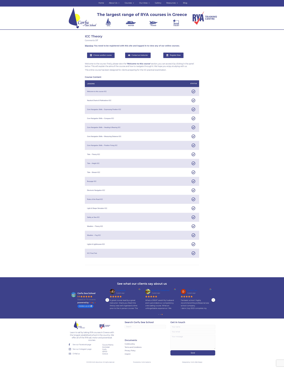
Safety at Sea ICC (93, 217)
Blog (185, 3)
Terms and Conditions (133, 347)
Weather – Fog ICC (94, 235)
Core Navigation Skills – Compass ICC (100, 118)
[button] (192, 352)
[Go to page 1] (160, 314)
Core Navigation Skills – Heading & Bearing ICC (103, 127)
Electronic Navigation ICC (96, 190)
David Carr (192, 290)
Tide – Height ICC (93, 163)
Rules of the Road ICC (95, 199)
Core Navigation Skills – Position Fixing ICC (102, 145)
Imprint (127, 354)
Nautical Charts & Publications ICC (99, 100)
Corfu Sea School (86, 293)
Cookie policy (130, 344)
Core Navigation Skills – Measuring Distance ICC (104, 136)
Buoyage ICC (91, 181)
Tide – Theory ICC (93, 154)
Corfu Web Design (196, 362)
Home (101, 3)
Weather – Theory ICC (95, 226)
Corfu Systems (146, 362)
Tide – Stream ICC (93, 172)
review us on (84, 306)
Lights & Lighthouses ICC (96, 244)
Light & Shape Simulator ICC (97, 208)
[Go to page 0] (158, 314)
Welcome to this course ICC (97, 91)
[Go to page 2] (162, 314)
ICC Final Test (92, 253)
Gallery (158, 3)
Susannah (121, 290)
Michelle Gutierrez (161, 290)
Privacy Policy (130, 351)
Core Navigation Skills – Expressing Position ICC (104, 109)
